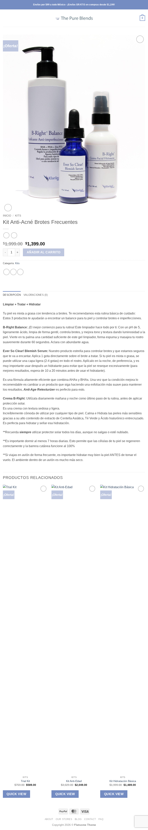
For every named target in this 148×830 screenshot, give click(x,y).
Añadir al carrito (44, 252)
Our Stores (64, 819)
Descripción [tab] (12, 294)
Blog (78, 819)
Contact (90, 819)
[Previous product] (14, 235)
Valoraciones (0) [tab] (36, 294)
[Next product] (6, 235)
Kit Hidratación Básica (122, 781)
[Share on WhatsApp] (6, 272)
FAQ (100, 819)
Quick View (16, 794)
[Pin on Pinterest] (20, 272)
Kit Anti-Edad (74, 781)
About (49, 819)
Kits (18, 215)
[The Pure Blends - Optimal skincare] (74, 18)
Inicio (7, 215)
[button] (5, 18)
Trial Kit (25, 781)
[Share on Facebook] (13, 272)
